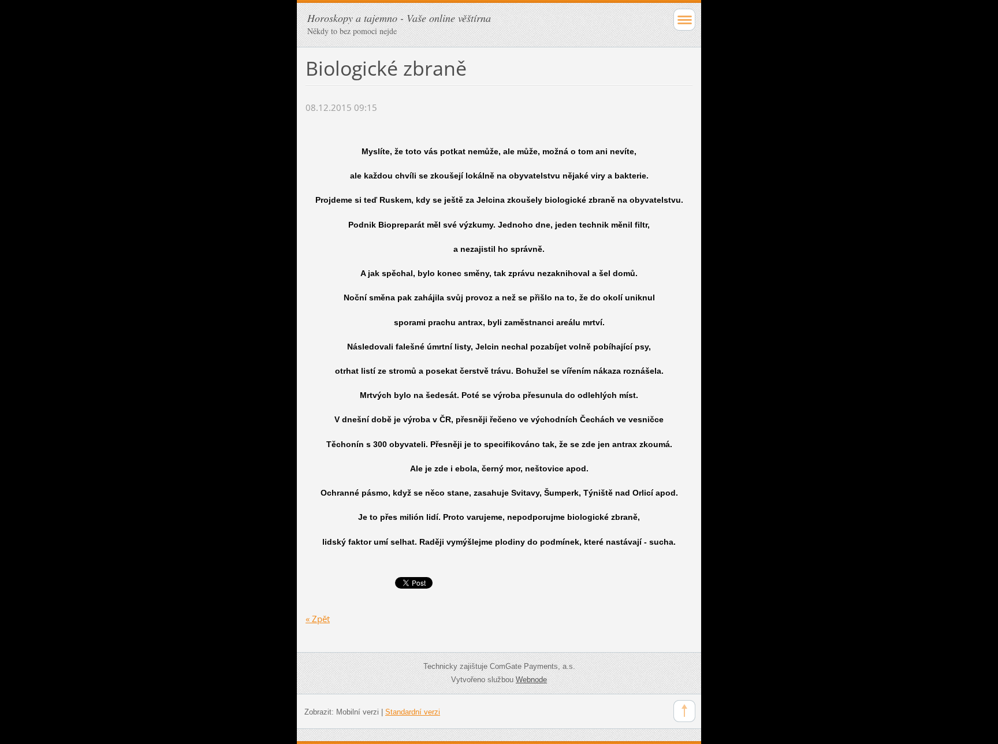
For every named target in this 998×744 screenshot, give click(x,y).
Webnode (531, 679)
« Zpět (318, 618)
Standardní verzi (412, 712)
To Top (684, 711)
